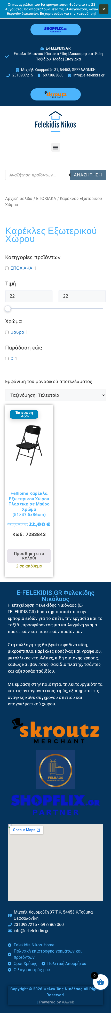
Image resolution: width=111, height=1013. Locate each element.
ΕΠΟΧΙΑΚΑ (46, 198)
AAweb (68, 1002)
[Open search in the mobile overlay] (55, 175)
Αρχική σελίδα (19, 198)
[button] (55, 147)
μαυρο (17, 332)
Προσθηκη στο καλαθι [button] (29, 555)
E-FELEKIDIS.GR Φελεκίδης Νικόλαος (55, 596)
